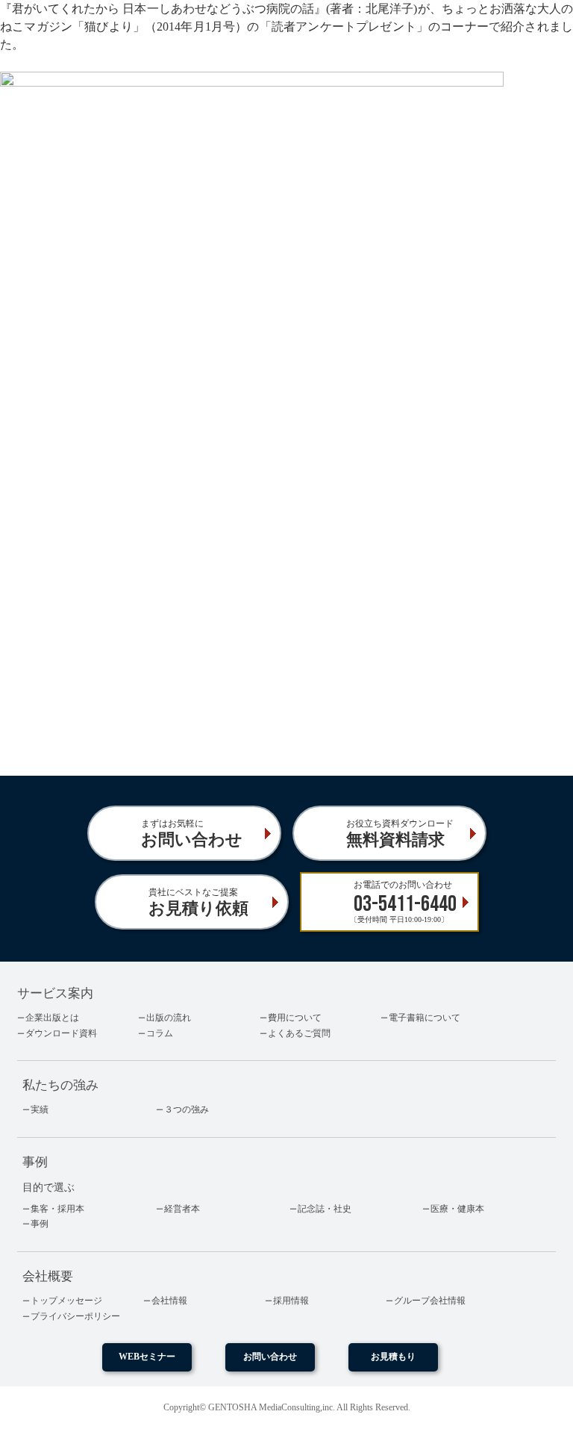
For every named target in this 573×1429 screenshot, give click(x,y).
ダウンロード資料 (61, 1033)
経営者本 (182, 1209)
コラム (159, 1033)
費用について (295, 1017)
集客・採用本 (57, 1209)
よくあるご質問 (299, 1033)
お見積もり (393, 1356)
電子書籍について (424, 1017)
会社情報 (169, 1300)
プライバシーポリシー (75, 1316)
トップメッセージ (66, 1300)
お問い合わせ (270, 1356)
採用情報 (291, 1300)
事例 (39, 1223)
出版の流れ (168, 1017)
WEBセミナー (147, 1356)
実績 (39, 1109)
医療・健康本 (457, 1209)
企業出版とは (52, 1017)
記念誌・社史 (324, 1209)
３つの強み (186, 1109)
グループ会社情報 (430, 1300)
